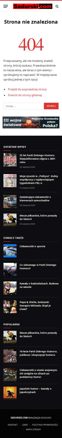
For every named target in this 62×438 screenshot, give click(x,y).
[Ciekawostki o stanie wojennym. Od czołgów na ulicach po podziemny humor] (10, 374)
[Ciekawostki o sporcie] (10, 250)
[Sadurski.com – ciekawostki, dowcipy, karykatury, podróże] (32, 6)
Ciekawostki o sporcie (32, 246)
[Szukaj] (57, 6)
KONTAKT (13, 424)
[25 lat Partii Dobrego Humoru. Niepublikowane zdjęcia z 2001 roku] (10, 159)
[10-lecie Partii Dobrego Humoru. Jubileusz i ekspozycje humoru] (10, 356)
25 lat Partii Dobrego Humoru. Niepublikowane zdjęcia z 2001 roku (37, 159)
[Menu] (5, 6)
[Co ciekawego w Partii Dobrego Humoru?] (10, 269)
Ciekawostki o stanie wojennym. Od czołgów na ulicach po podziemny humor (39, 373)
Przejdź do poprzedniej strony (27, 89)
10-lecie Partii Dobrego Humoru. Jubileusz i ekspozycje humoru (38, 353)
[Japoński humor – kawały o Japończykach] (10, 393)
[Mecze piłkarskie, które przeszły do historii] (10, 220)
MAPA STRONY (33, 429)
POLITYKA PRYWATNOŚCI (45, 424)
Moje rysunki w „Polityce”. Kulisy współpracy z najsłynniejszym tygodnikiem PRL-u (39, 179)
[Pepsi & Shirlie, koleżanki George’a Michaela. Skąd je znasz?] (10, 306)
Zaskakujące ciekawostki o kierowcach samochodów (35, 198)
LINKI (25, 424)
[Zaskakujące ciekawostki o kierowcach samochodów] (10, 201)
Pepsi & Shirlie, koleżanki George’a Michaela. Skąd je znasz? (35, 305)
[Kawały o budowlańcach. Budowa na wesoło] (10, 288)
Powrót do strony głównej (25, 95)
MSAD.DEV (46, 417)
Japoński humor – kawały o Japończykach (35, 390)
